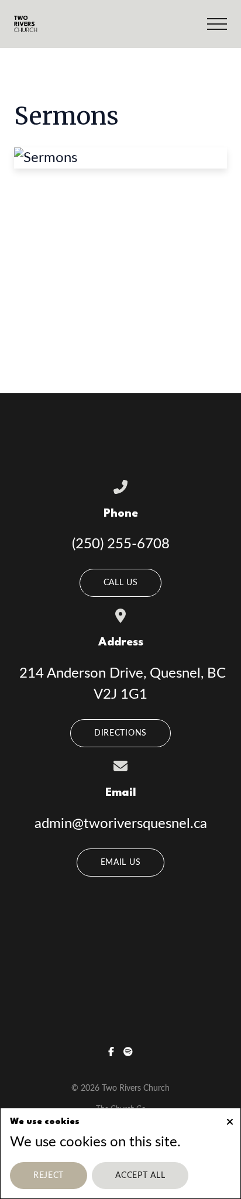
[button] (217, 24)
